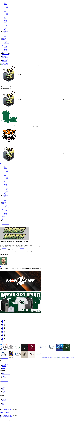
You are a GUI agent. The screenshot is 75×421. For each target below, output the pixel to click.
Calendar (3, 52)
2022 (2, 323)
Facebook (5, 50)
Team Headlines (4, 367)
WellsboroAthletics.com (5, 224)
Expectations (5, 35)
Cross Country (6, 21)
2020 (2, 325)
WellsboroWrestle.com (5, 60)
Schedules (7, 7)
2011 (2, 332)
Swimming (5, 23)
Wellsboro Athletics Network (6, 53)
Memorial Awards (4, 379)
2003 (2, 338)
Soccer (5, 11)
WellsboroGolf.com (4, 56)
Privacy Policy (2, 416)
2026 (2, 320)
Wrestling (5, 18)
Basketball (5, 4)
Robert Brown (22, 248)
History (3, 39)
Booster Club (4, 51)
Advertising (5, 48)
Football (5, 9)
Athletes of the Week (5, 364)
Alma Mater (5, 41)
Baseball (5, 3)
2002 (2, 339)
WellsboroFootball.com (5, 55)
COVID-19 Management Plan (6, 374)
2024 (2, 322)
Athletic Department (5, 31)
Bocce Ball (3, 387)
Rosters (7, 6)
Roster (6, 25)
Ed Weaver (2, 266)
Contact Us (6, 416)
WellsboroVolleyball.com (5, 59)
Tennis (5, 16)
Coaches (7, 5)
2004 (2, 337)
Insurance (5, 36)
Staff (4, 37)
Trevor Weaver (4, 248)
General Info (5, 34)
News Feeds (5, 47)
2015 (2, 329)
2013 (2, 330)
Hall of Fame (4, 38)
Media (3, 45)
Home (3, 1)
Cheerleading (5, 20)
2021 (2, 324)
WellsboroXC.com (4, 61)
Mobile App (5, 49)
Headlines (7, 27)
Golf (4, 10)
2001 (2, 340)
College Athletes (6, 44)
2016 (2, 328)
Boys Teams (4, 2)
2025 (2, 321)
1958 (2, 341)
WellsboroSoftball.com (5, 57)
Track (4, 17)
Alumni (5, 42)
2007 (2, 335)
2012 (2, 331)
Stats (6, 26)
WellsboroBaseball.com (5, 54)
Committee (5, 197)
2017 (2, 327)
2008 (2, 334)
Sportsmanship (10, 416)
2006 (2, 336)
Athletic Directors (6, 43)
